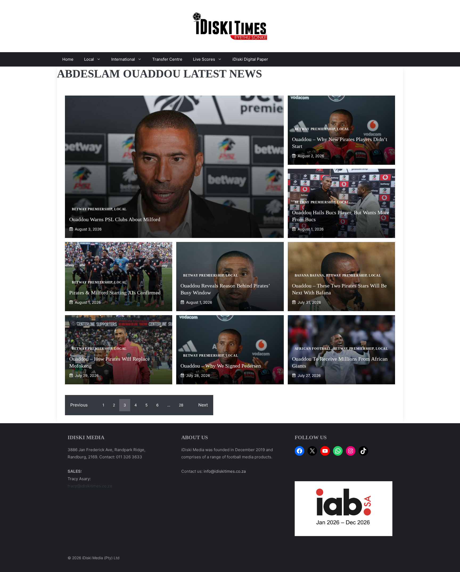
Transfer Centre (167, 59)
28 (181, 405)
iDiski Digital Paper (250, 59)
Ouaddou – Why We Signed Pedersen (220, 366)
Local (89, 59)
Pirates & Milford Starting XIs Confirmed (115, 292)
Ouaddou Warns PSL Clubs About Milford (114, 219)
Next (203, 405)
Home (67, 59)
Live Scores (204, 59)
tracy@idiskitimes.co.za (90, 485)
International (123, 59)
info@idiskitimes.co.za (225, 471)
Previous (79, 405)
